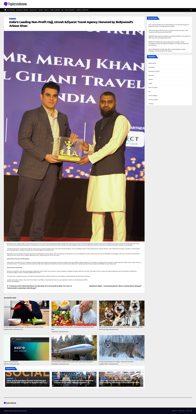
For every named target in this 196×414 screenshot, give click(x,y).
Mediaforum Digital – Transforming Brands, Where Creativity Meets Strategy (114, 286)
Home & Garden (55, 10)
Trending (150, 103)
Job (62, 10)
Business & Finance (22, 10)
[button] (191, 10)
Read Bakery (55, 364)
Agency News (12, 18)
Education (33, 10)
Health (46, 10)
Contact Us (174, 410)
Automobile (11, 10)
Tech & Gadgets (70, 10)
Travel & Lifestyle (82, 10)
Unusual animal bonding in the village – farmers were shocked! (116, 361)
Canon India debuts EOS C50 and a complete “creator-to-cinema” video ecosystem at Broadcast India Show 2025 (73, 382)
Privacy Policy (181, 410)
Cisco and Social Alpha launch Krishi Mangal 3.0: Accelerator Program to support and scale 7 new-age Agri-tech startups (27, 382)
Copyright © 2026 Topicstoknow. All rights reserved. (15, 410)
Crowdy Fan (54, 331)
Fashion (40, 10)
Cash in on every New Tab (11, 361)
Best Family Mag (103, 329)
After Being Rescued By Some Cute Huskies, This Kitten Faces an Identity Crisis (121, 327)
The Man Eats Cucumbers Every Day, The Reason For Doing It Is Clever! (23, 327)
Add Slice (6, 364)
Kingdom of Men (8, 329)
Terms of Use (189, 410)
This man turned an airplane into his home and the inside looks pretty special (72, 361)
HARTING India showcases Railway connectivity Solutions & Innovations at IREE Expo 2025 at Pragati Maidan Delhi (119, 382)
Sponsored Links (18, 329)
